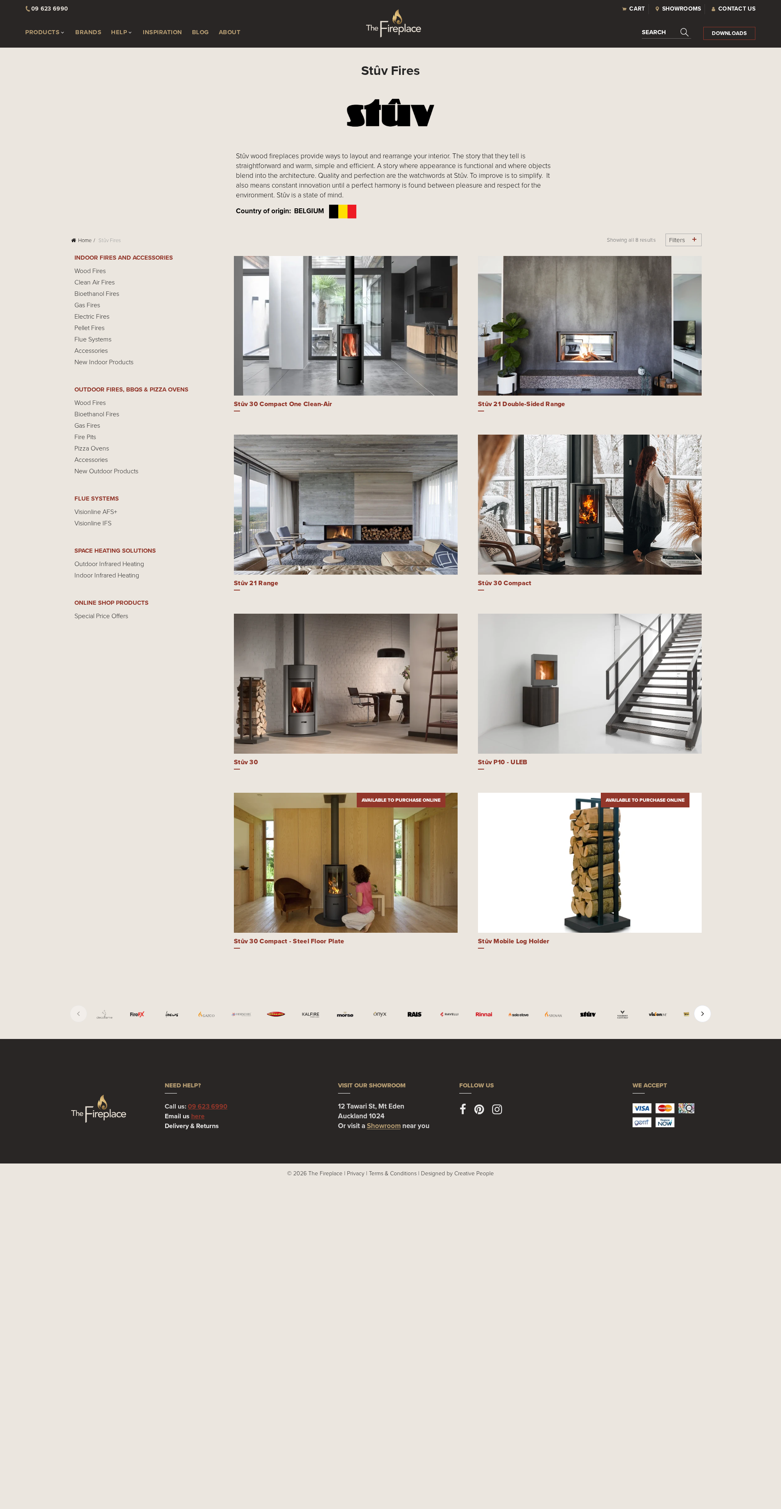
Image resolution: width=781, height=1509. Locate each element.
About (230, 32)
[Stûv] (588, 1014)
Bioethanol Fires (96, 293)
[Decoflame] (104, 1014)
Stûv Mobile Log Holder (514, 941)
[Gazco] (206, 1014)
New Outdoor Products (106, 470)
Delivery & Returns (192, 1126)
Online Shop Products (111, 602)
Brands (88, 32)
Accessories (91, 350)
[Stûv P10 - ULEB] (590, 684)
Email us (185, 1116)
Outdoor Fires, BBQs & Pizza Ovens (131, 389)
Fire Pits (85, 436)
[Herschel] (241, 1014)
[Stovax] (553, 1014)
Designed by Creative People (457, 1173)
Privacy (355, 1173)
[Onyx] (379, 1014)
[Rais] (414, 1014)
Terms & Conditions (393, 1173)
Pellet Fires (89, 327)
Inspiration (162, 32)
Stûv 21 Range (256, 583)
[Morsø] (345, 1014)
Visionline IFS (92, 522)
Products (42, 32)
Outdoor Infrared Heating (109, 563)
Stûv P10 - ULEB (503, 762)
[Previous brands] (78, 1013)
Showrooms (681, 8)
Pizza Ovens (91, 448)
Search (654, 32)
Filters (677, 240)
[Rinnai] (484, 1014)
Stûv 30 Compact (505, 583)
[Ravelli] (449, 1014)
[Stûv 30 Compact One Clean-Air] (346, 326)
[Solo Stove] (518, 1014)
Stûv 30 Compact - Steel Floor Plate (289, 941)
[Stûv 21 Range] (346, 505)
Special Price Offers (101, 615)
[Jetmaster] (276, 1014)
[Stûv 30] (346, 684)
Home (85, 240)
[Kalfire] (310, 1014)
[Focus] (172, 1014)
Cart (637, 8)
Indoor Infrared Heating (106, 575)
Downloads (729, 33)
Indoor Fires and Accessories (123, 257)
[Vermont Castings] (622, 1014)
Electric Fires (91, 316)
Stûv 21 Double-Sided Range (521, 404)
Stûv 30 (246, 762)
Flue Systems (92, 339)
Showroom (384, 1126)
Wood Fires (90, 270)
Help (119, 32)
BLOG (200, 32)
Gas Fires (87, 304)
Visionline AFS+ (95, 511)
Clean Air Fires (94, 282)
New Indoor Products (103, 361)
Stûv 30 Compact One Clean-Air (283, 404)
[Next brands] (702, 1013)
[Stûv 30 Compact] (590, 505)
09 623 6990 (207, 1106)
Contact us (736, 8)
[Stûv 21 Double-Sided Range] (590, 326)
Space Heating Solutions (115, 550)
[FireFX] (137, 1014)
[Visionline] (657, 1014)
